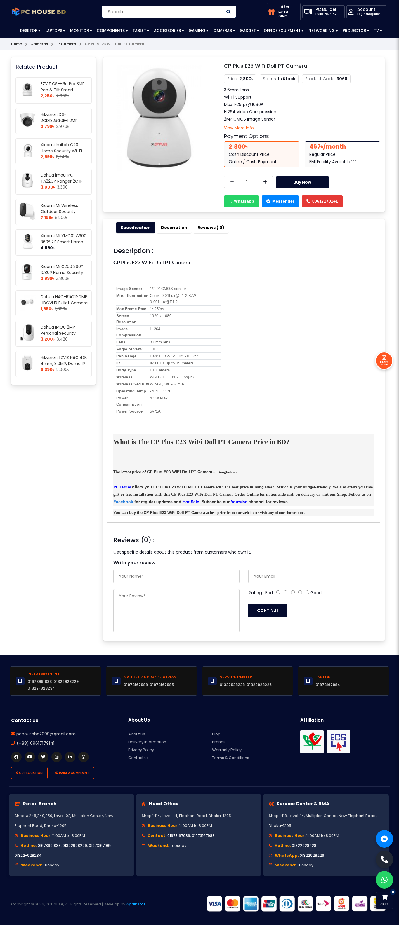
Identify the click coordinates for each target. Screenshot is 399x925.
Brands (218, 742)
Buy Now (302, 182)
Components (111, 30)
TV (376, 30)
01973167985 (100, 845)
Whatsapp (244, 201)
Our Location (30, 773)
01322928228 (304, 845)
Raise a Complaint (73, 773)
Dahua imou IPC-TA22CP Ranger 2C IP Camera (62, 181)
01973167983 (203, 835)
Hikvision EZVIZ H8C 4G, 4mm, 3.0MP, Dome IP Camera (64, 364)
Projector (354, 30)
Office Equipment (282, 30)
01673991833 (49, 845)
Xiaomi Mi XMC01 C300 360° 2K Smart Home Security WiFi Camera (63, 242)
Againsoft (135, 904)
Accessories (167, 30)
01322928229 (75, 845)
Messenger (283, 201)
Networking (321, 30)
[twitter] (43, 757)
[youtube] (30, 757)
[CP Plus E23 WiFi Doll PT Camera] (159, 118)
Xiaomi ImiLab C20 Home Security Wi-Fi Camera (61, 151)
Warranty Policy (227, 750)
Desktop (28, 30)
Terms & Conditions (230, 757)
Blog (216, 734)
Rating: (255, 593)
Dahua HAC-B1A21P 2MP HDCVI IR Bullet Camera (64, 300)
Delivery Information (147, 742)
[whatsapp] (83, 757)
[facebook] (16, 757)
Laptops (53, 30)
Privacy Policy (141, 750)
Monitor (79, 30)
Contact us (138, 757)
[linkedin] (70, 757)
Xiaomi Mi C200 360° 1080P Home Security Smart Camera (62, 272)
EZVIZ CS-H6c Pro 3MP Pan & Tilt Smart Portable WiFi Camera (63, 90)
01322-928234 (28, 855)
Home (16, 43)
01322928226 (312, 855)
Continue (267, 610)
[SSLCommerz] (296, 904)
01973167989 (178, 835)
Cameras (222, 30)
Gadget (248, 30)
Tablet (139, 30)
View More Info (239, 128)
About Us (136, 734)
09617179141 (325, 201)
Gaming (197, 30)
